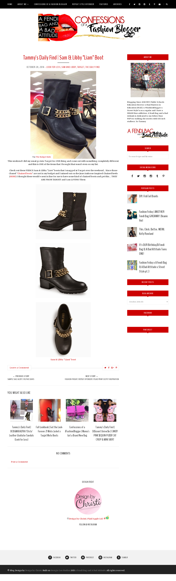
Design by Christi (77, 518)
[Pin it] (116, 368)
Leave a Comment (19, 367)
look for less (53, 67)
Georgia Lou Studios (60, 570)
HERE (13, 176)
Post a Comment (19, 462)
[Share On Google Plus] (112, 368)
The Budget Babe (43, 157)
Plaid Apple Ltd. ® (96, 518)
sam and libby (69, 67)
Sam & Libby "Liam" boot (63, 359)
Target (80, 67)
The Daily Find (92, 67)
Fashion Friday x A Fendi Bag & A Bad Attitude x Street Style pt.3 (153, 267)
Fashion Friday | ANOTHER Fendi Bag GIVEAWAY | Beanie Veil (153, 216)
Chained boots (24, 173)
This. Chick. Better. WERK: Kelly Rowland (152, 231)
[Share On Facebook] (108, 368)
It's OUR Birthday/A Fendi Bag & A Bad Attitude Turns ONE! (153, 249)
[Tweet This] (105, 368)
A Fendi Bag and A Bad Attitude (90, 570)
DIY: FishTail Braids (148, 196)
